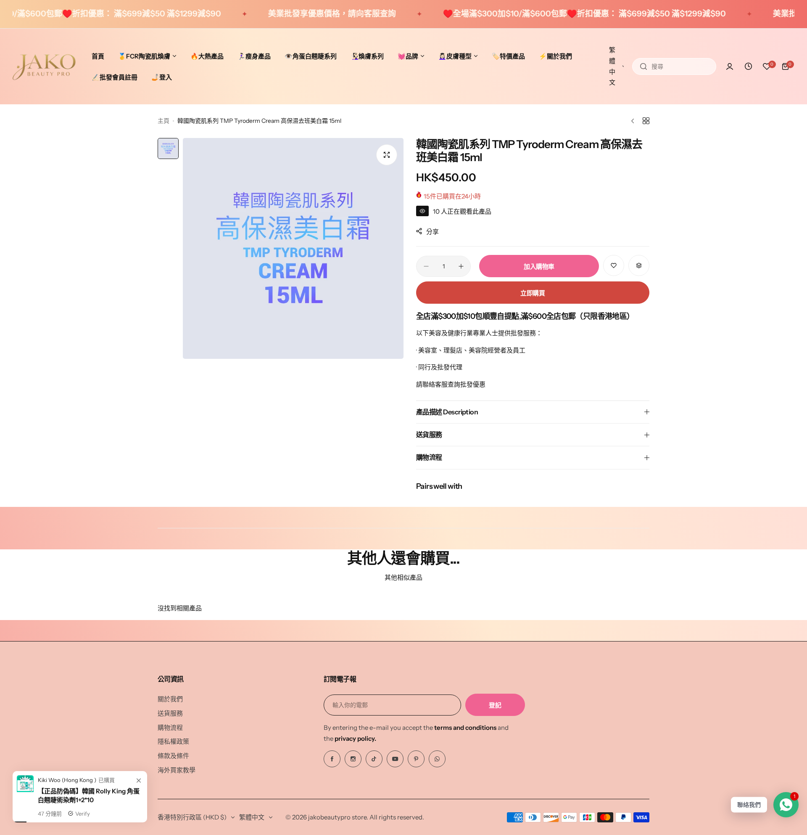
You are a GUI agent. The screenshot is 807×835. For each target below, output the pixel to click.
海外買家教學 (176, 770)
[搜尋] (643, 66)
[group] (293, 248)
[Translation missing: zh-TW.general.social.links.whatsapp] (437, 758)
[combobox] (674, 66)
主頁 (163, 121)
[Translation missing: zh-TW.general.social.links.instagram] (353, 758)
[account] (729, 66)
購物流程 (170, 728)
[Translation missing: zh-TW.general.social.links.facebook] (332, 758)
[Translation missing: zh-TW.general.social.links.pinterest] (416, 758)
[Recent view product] (748, 66)
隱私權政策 (173, 741)
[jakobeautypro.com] (44, 66)
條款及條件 (173, 756)
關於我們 (170, 699)
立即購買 (532, 293)
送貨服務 (170, 713)
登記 (495, 705)
